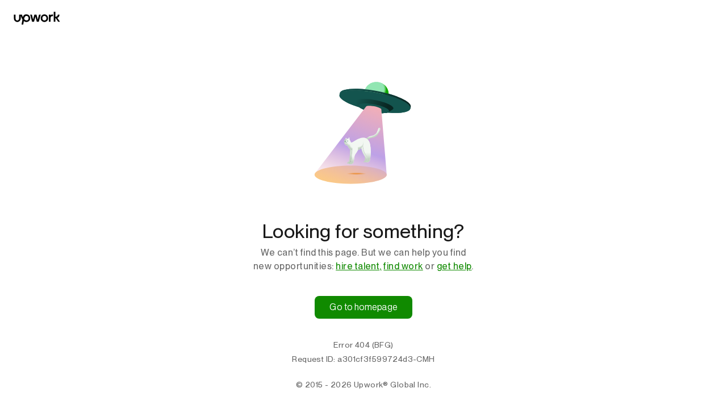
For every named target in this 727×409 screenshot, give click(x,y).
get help (454, 266)
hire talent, (359, 266)
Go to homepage (363, 307)
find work (403, 266)
